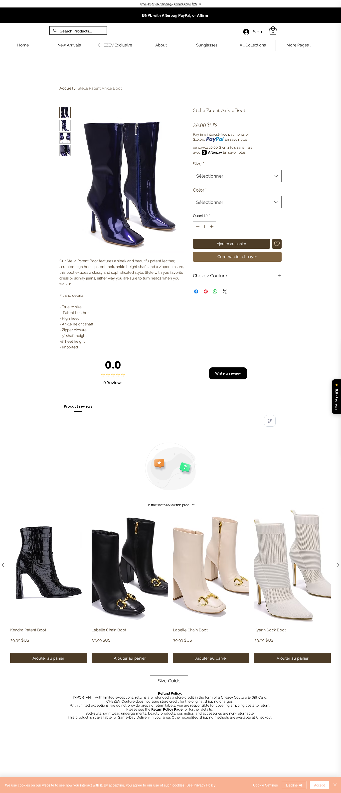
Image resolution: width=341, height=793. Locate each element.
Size (198, 163)
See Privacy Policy (200, 785)
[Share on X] (225, 291)
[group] (170, 586)
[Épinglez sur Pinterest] (206, 291)
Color (200, 190)
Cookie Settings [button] (265, 785)
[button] (273, 30)
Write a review (228, 373)
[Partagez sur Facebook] (196, 291)
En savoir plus (236, 139)
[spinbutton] (204, 226)
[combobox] (237, 176)
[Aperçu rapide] (48, 565)
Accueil (66, 88)
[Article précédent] (3, 565)
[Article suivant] (338, 565)
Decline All (294, 785)
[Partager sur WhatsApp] (215, 291)
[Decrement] (197, 226)
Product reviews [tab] (78, 406)
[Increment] (212, 226)
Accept (319, 785)
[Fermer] (335, 785)
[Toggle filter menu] (270, 421)
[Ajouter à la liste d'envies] (277, 244)
